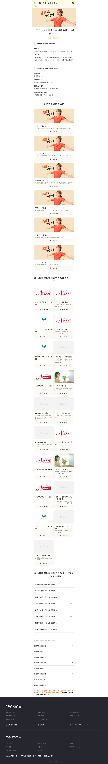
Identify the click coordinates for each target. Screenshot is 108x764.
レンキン (37, 691)
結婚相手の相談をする (48, 691)
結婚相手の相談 (74, 716)
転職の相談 (41, 712)
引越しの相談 (10, 719)
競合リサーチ (42, 750)
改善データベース (75, 747)
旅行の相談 (41, 716)
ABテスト (73, 743)
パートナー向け (10, 743)
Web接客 (8, 747)
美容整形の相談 (74, 712)
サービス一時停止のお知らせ (45, 3)
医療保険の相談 (10, 712)
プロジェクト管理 (11, 750)
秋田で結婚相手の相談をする (50, 692)
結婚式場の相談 (10, 716)
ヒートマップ (42, 743)
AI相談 (40, 747)
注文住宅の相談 (42, 719)
